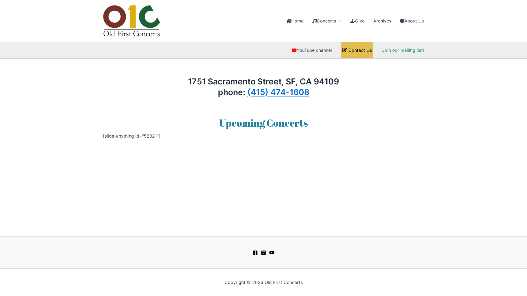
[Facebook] (255, 252)
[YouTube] (271, 252)
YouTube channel (314, 50)
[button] (338, 21)
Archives (382, 21)
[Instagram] (263, 252)
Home (297, 21)
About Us (414, 21)
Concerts (326, 21)
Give (360, 21)
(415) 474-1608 (278, 92)
